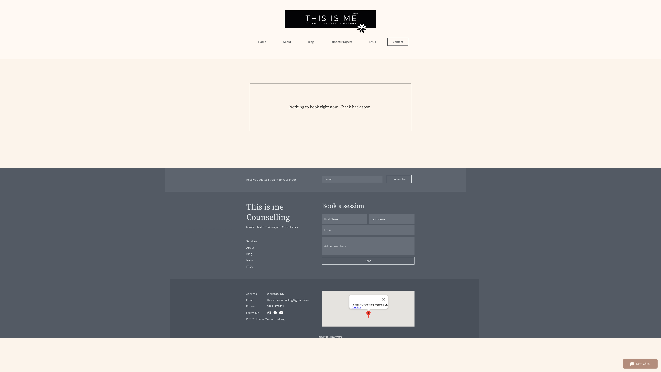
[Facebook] (275, 313)
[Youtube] (281, 313)
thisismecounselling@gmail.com (288, 300)
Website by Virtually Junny (330, 336)
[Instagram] (269, 313)
